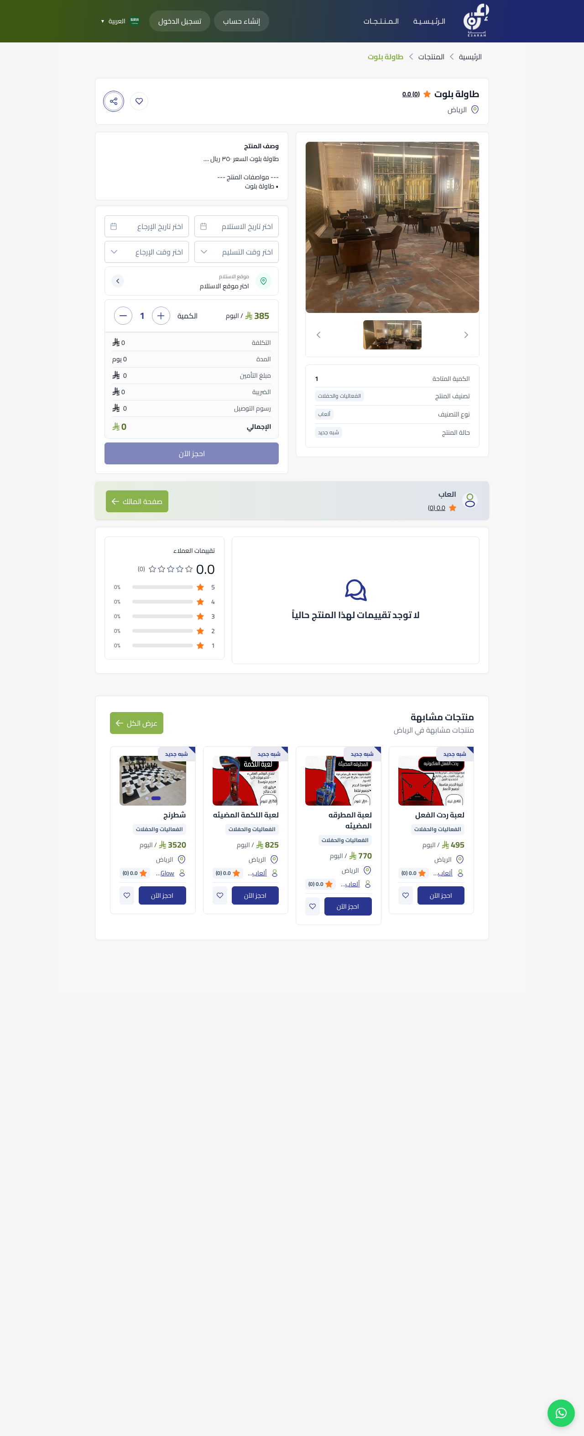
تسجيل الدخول (179, 21)
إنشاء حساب (241, 21)
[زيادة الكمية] (161, 316)
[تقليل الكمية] (123, 316)
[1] (392, 334)
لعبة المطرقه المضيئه (350, 820)
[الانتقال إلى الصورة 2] (147, 798)
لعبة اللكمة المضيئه (246, 814)
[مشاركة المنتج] (113, 101)
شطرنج (174, 814)
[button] (204, 251)
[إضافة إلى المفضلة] (139, 101)
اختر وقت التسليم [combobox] (247, 252)
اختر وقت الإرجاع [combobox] (159, 252)
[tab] (392, 334)
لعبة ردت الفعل (439, 814)
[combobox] (236, 226)
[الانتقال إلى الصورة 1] (156, 798)
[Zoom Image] (333, 227)
